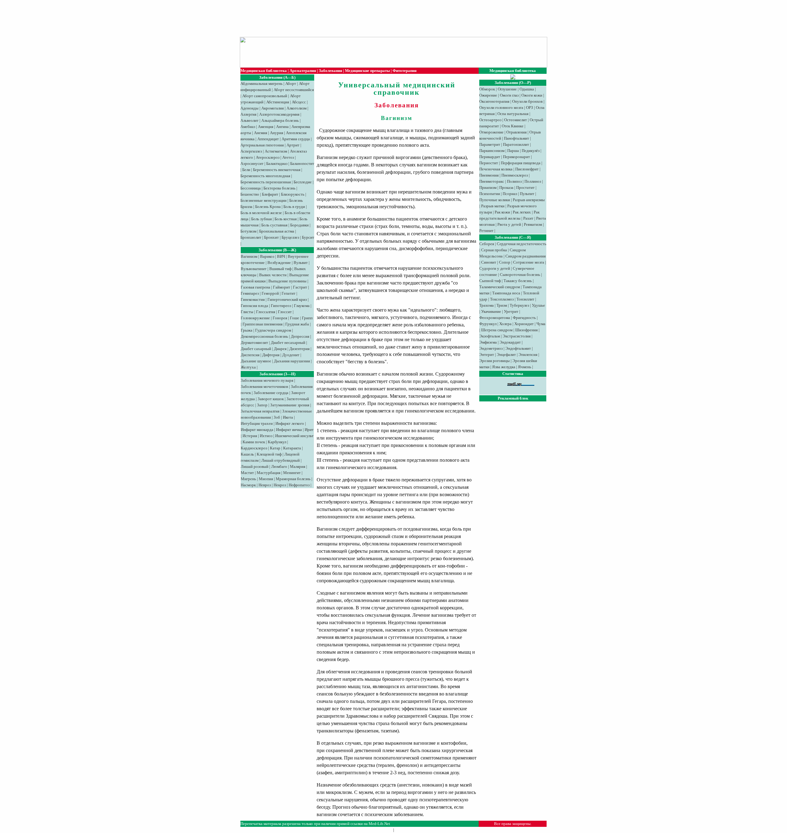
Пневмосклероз (514, 175)
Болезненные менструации (263, 200)
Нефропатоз (299, 485)
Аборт (290, 83)
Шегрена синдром (496, 330)
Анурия (276, 132)
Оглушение (507, 89)
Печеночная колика (495, 169)
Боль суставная (274, 225)
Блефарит (270, 194)
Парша (513, 150)
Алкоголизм (296, 108)
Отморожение (491, 132)
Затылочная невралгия (260, 411)
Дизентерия (299, 348)
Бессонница (250, 188)
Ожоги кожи (531, 95)
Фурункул (487, 323)
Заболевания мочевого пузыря (267, 380)
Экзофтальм (489, 336)
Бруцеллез (290, 237)
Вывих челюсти (273, 275)
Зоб (277, 417)
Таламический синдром (499, 287)
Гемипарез (250, 293)
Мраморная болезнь (293, 478)
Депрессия (300, 336)
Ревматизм (533, 224)
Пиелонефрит (527, 169)
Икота (288, 417)
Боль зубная (261, 219)
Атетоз (288, 157)
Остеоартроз (490, 120)
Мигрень (248, 478)
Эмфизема (488, 342)
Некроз (280, 485)
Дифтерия (270, 355)
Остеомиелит (515, 120)
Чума (540, 323)
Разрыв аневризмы (529, 199)
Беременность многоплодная (265, 175)
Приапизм (487, 187)
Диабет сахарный (256, 348)
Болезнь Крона (268, 206)
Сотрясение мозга (528, 262)
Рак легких (522, 212)
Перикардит (489, 156)
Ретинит (486, 230)
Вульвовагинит (254, 268)
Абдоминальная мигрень (261, 83)
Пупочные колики (494, 199)
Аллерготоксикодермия (279, 114)
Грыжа (246, 330)
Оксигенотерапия (494, 101)
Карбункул (277, 442)
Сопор (504, 262)
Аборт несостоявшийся (294, 89)
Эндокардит (510, 342)
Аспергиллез (251, 151)
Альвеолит (249, 120)
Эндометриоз (491, 348)
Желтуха (248, 367)
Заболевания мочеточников (264, 386)
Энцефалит (506, 354)
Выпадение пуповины (287, 281)
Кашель (247, 454)
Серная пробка (494, 250)
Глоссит (285, 311)
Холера (505, 323)
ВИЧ (281, 256)
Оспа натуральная (512, 113)
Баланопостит (302, 163)
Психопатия (489, 193)
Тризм (501, 305)
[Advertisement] (390, 18)
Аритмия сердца (296, 139)
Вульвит (301, 262)
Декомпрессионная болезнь (264, 336)
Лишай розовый (254, 466)
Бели (246, 169)
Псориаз (510, 193)
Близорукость (292, 194)
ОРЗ (529, 107)
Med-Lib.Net (379, 823)
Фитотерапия (405, 70)
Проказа (506, 187)
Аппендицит (268, 139)
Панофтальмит (516, 138)
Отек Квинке (513, 126)
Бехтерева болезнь (279, 188)
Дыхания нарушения (292, 361)
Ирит (309, 429)
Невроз (265, 485)
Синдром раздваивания (525, 256)
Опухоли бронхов (527, 101)
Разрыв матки (492, 206)
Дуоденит (290, 355)
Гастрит (300, 287)
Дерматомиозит (254, 342)
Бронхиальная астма (276, 231)
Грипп (307, 318)
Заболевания (330, 70)
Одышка (527, 89)
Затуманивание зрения (289, 405)
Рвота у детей (509, 224)
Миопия (266, 478)
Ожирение (488, 95)
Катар (275, 448)
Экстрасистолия (517, 336)
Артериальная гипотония (262, 145)
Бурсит (308, 237)
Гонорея (280, 318)
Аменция (265, 126)
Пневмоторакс (491, 181)
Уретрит (511, 311)
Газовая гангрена (255, 287)
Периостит (488, 163)
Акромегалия (272, 108)
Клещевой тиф (269, 454)
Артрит (293, 145)
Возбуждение (279, 262)
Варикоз (267, 256)
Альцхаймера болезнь (280, 120)
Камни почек (254, 442)
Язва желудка (503, 367)
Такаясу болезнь (518, 280)
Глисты (247, 311)
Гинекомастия (253, 299)
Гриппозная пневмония (263, 324)
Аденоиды (249, 108)
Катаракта (292, 448)
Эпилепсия (528, 354)
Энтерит (486, 354)
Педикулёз (531, 150)
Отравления (516, 132)
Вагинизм (249, 256)
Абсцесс (299, 102)
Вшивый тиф (280, 268)
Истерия (250, 435)
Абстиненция (277, 102)
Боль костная (286, 219)
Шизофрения (526, 330)
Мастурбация (268, 472)
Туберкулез (519, 305)
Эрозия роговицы (494, 360)
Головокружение (255, 318)
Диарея (280, 348)
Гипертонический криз (287, 299)
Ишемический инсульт (294, 435)
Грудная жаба (297, 324)
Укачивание (491, 311)
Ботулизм (248, 231)
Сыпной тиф (490, 280)
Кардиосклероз (254, 448)
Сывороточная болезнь (520, 274)
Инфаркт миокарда (257, 429)
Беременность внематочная (276, 169)
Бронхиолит (250, 237)
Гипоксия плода (254, 305)
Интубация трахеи (257, 423)
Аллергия (248, 114)
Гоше (294, 318)
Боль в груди (294, 206)
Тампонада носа (506, 293)
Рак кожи (502, 212)
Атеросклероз (267, 157)
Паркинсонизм (491, 150)
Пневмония (489, 175)
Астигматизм (276, 151)
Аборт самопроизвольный (264, 96)
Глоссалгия (265, 311)
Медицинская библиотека (263, 70)
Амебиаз (247, 126)
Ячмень (524, 367)
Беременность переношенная (265, 182)
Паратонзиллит (516, 144)
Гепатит (288, 293)
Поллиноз (532, 181)
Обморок (487, 89)
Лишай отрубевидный (280, 460)
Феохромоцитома (494, 317)
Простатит (525, 187)
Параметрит (489, 144)
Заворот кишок (271, 399)
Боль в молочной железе (261, 212)
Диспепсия (250, 355)
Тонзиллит (525, 299)
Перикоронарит (516, 156)
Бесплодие (303, 182)
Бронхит (271, 237)
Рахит (528, 218)
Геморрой (270, 293)
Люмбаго (279, 466)
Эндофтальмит (518, 348)
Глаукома (302, 305)
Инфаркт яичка (289, 429)
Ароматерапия (303, 70)
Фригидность (524, 317)
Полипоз (514, 181)
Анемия (260, 132)
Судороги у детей (494, 268)
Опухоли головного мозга (501, 107)
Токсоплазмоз (502, 299)
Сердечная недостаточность (521, 243)
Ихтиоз (266, 435)
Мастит (247, 472)
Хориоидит (524, 323)
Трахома (486, 305)
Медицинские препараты (367, 70)
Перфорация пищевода (520, 163)
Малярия (297, 466)
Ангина (282, 126)
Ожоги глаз (509, 95)
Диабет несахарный (288, 342)
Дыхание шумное (256, 361)
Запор (262, 405)
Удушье (538, 305)
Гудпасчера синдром (273, 330)
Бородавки (299, 225)
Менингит (292, 472)
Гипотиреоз (281, 305)
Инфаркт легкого (289, 423)
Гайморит (281, 287)
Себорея (486, 243)
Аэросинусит (251, 163)
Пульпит (527, 193)
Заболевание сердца (271, 392)
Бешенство (249, 194)
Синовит (488, 262)
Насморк (248, 485)
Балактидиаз (276, 163)
